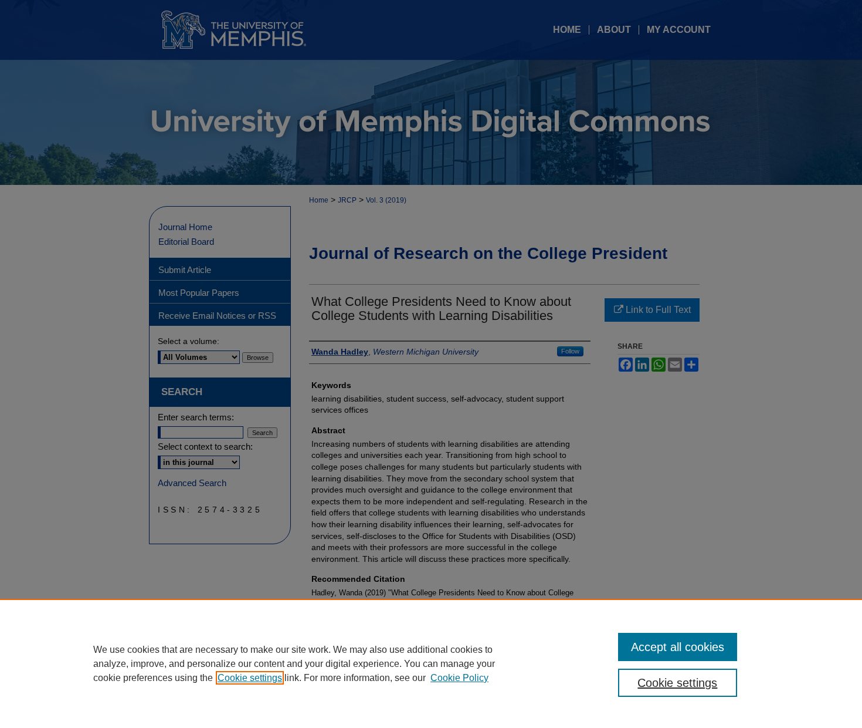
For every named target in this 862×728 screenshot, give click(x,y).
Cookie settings (250, 678)
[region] (431, 663)
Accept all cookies (677, 647)
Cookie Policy (459, 678)
